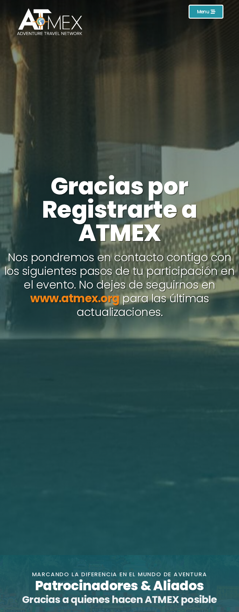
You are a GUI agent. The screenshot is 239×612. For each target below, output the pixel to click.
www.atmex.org (75, 298)
